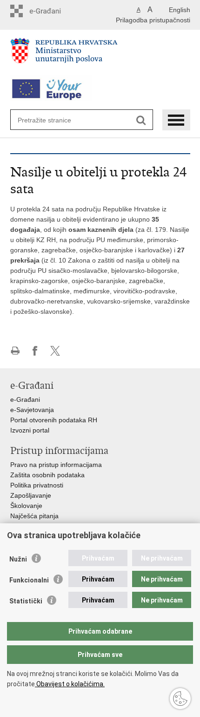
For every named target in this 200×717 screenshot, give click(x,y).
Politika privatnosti (36, 485)
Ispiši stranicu (15, 351)
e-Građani (25, 399)
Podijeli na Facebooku (35, 351)
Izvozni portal (29, 430)
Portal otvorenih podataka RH (53, 420)
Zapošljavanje (30, 495)
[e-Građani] (50, 11)
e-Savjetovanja (32, 409)
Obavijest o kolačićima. (70, 684)
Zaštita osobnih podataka (47, 475)
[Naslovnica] (100, 54)
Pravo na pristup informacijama (56, 464)
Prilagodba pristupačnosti (153, 20)
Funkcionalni (29, 580)
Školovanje (26, 505)
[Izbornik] (176, 119)
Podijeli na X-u (55, 351)
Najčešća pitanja (34, 516)
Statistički (25, 601)
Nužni (18, 559)
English (179, 10)
